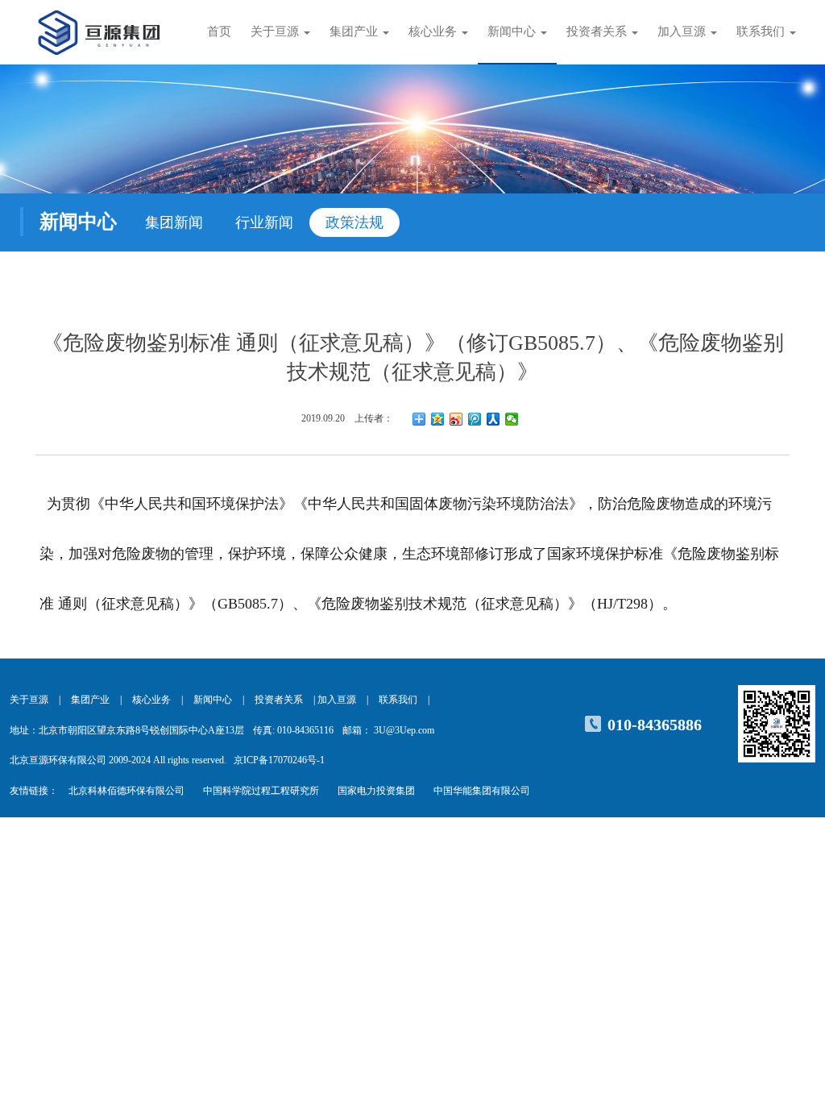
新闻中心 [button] (513, 31)
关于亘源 (29, 699)
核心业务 (151, 699)
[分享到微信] (512, 419)
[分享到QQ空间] (438, 419)
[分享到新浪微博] (456, 419)
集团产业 (90, 699)
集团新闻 (174, 222)
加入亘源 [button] (683, 31)
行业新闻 (264, 222)
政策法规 (354, 222)
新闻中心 (212, 699)
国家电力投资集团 (376, 790)
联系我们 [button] (762, 31)
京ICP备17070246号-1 (279, 760)
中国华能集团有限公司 (481, 790)
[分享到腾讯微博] (475, 419)
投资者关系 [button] (598, 31)
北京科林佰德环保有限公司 (126, 790)
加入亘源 (336, 699)
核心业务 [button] (434, 31)
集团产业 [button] (355, 31)
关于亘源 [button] (276, 31)
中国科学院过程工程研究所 (261, 790)
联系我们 (398, 699)
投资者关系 (279, 699)
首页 (219, 31)
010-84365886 (654, 724)
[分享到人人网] (493, 419)
